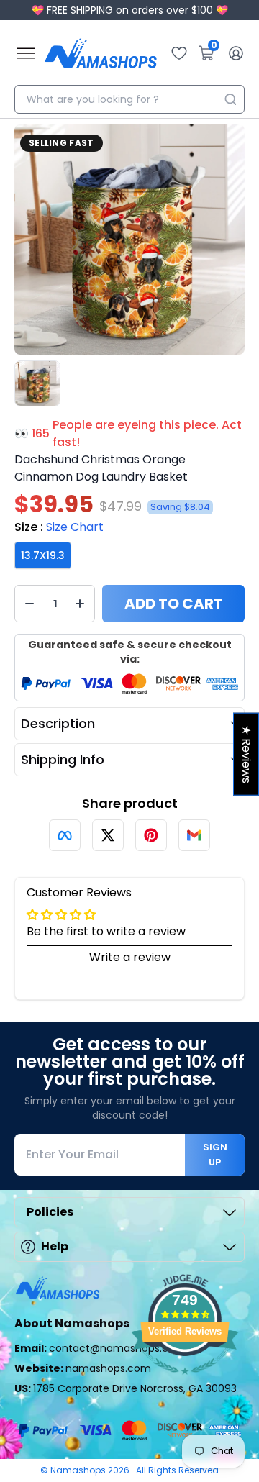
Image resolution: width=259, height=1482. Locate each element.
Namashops (79, 1470)
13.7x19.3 (43, 555)
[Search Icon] (230, 99)
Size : (59, 527)
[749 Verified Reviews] (185, 1381)
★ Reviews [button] (246, 754)
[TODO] (65, 835)
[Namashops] (100, 53)
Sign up (215, 1154)
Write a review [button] (130, 957)
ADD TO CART (173, 604)
